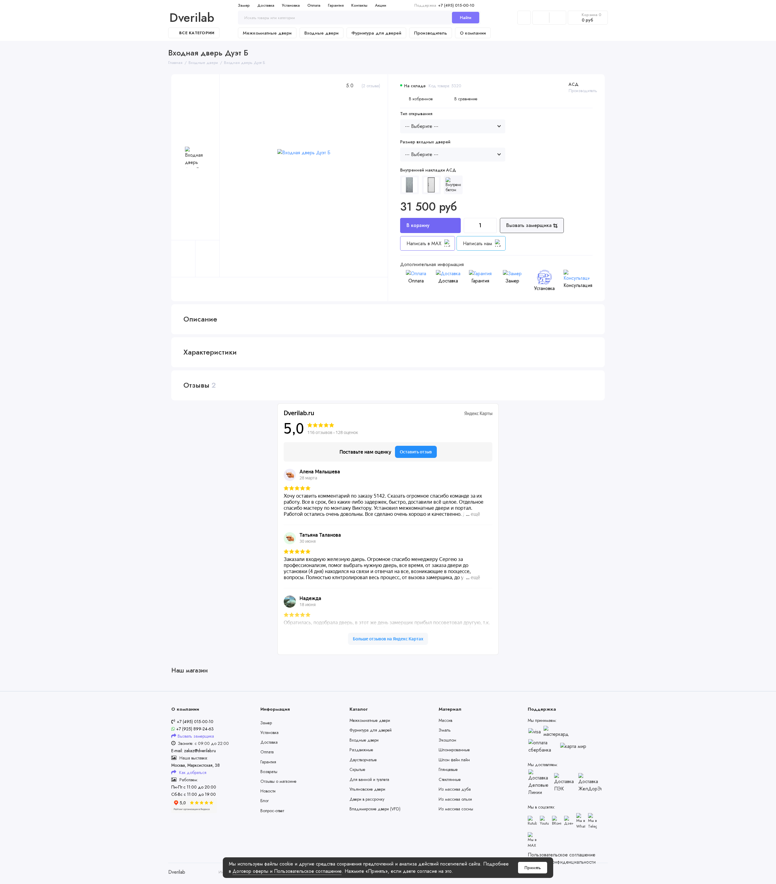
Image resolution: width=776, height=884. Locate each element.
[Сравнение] (541, 18)
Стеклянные (450, 779)
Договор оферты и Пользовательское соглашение (287, 871)
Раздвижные (361, 750)
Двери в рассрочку (367, 799)
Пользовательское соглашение (561, 854)
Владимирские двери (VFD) (375, 809)
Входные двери (321, 33)
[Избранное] (558, 18)
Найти (465, 18)
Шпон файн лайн (454, 760)
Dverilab (191, 18)
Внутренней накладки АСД (428, 170)
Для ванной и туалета (369, 779)
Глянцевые (448, 769)
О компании (473, 33)
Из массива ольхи (455, 799)
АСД (573, 84)
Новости (268, 791)
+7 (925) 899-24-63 (194, 729)
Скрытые (357, 769)
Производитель (430, 33)
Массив (445, 720)
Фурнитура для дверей (376, 33)
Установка (291, 5)
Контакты (359, 5)
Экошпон (447, 740)
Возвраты (268, 772)
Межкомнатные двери (267, 33)
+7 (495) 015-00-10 (444, 5)
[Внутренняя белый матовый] (431, 184)
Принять (532, 868)
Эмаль (445, 730)
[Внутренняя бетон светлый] (453, 184)
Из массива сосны (456, 809)
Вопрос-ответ (272, 811)
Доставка (265, 5)
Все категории (196, 33)
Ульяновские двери (367, 789)
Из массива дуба (455, 789)
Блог (264, 801)
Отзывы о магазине (278, 781)
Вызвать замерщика (529, 225)
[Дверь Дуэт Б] (409, 184)
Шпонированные (454, 750)
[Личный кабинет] (524, 18)
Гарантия (336, 5)
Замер (244, 5)
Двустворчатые (363, 760)
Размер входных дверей (425, 142)
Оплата (313, 5)
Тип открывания (416, 113)
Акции (380, 5)
